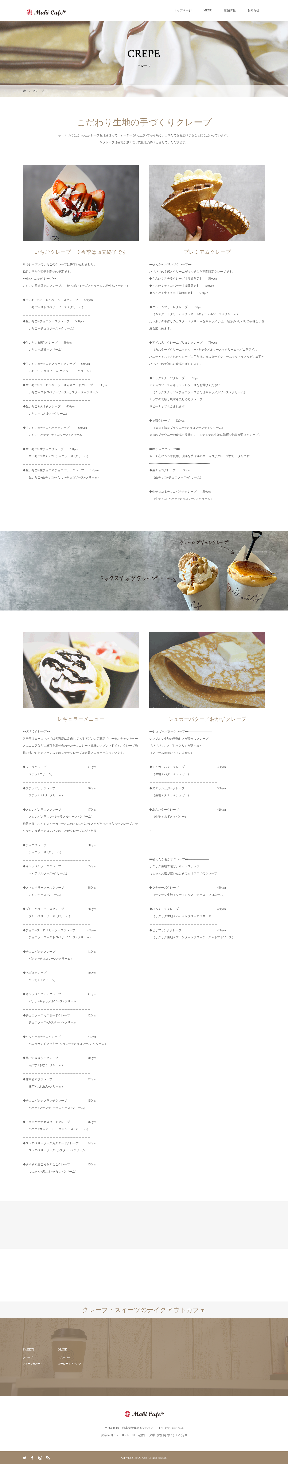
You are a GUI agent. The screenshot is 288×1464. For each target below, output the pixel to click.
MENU (207, 10)
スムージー (64, 1357)
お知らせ (253, 10)
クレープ (28, 1357)
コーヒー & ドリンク (69, 1363)
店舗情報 (230, 10)
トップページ (183, 10)
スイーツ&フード (32, 1363)
